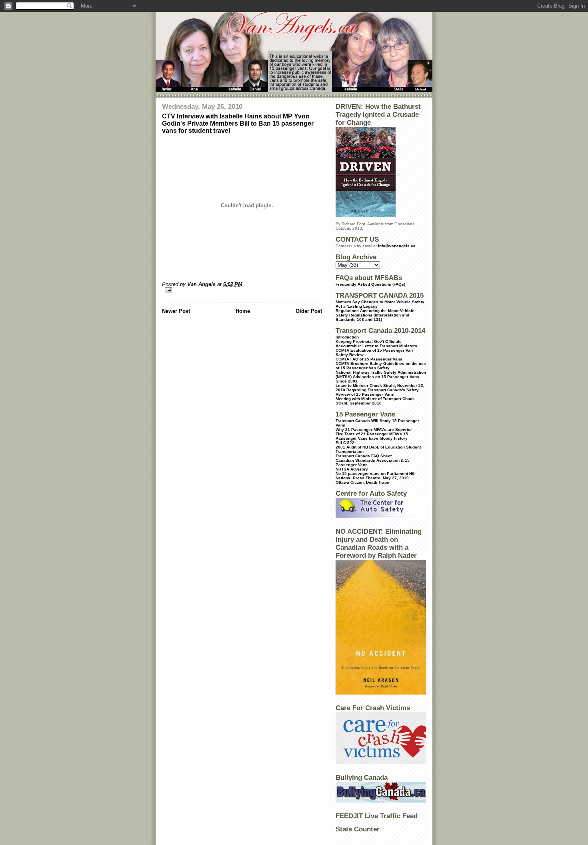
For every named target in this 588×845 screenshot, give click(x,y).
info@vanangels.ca (397, 246)
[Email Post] (242, 289)
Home (243, 311)
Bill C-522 (345, 443)
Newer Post (176, 311)
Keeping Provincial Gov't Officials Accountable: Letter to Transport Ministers (376, 343)
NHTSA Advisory (352, 469)
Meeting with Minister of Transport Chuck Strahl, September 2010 (375, 400)
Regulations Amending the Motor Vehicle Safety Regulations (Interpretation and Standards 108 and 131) (375, 315)
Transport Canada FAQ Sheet (364, 456)
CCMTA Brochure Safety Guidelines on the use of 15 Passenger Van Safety (381, 365)
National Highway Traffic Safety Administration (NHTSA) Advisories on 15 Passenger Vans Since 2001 (381, 376)
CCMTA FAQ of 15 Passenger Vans (369, 359)
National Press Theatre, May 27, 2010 (372, 478)
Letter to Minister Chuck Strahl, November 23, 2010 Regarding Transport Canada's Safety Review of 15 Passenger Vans (380, 389)
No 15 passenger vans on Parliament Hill (376, 473)
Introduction (347, 337)
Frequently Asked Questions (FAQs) (370, 284)
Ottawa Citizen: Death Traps (362, 482)
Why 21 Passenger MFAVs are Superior (374, 429)
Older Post (309, 311)
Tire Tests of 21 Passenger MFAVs (369, 434)
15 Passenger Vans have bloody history (372, 436)
